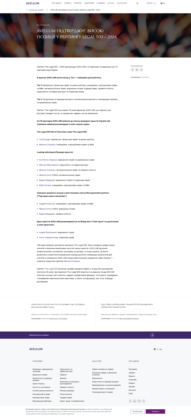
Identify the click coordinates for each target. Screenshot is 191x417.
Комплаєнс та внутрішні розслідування (69, 383)
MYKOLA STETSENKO (60, 318)
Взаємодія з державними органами (43, 370)
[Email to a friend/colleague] (141, 69)
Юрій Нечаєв (45, 185)
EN (164, 3)
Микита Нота (45, 175)
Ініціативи (89, 3)
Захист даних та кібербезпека (72, 401)
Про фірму (56, 3)
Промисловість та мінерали (103, 389)
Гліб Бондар (44, 139)
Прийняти (155, 411)
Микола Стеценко (47, 144)
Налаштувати (137, 411)
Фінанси (63, 378)
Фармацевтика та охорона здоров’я (106, 385)
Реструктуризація (67, 391)
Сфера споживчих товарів (102, 369)
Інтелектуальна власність (43, 391)
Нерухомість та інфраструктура (66, 370)
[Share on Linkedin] (137, 69)
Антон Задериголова (48, 237)
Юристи (77, 3)
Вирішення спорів (40, 375)
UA (161, 349)
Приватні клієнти (67, 387)
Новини (101, 3)
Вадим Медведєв (47, 180)
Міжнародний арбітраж (42, 401)
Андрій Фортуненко (48, 232)
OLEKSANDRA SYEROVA (130, 318)
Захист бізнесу (39, 384)
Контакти (122, 3)
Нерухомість (97, 378)
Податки (63, 375)
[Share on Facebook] (132, 69)
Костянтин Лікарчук (48, 160)
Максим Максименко (49, 165)
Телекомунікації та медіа (102, 392)
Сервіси (67, 3)
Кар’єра (111, 3)
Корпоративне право (41, 398)
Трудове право (66, 398)
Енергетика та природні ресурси (42, 379)
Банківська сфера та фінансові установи (104, 374)
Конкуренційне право (41, 394)
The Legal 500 (51, 269)
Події (131, 393)
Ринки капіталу (66, 394)
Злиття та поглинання (41, 387)
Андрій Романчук (47, 204)
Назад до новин (36, 10)
